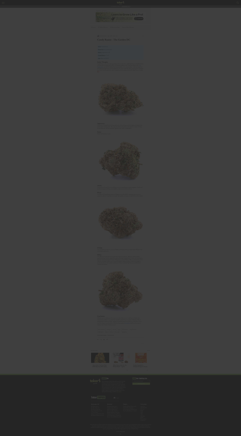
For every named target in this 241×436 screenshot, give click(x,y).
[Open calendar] (130, 219)
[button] (149, 197)
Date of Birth (112, 216)
